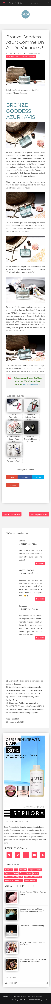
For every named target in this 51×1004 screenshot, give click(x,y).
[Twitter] (17, 855)
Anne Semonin (30, 880)
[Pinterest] (34, 855)
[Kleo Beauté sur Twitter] (12, 3)
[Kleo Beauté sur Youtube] (18, 3)
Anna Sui (18, 880)
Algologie (28, 877)
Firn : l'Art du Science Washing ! (32, 926)
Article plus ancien (39, 514)
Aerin (22, 873)
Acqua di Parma (34, 870)
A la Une (10, 56)
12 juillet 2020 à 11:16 (28, 573)
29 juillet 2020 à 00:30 (28, 609)
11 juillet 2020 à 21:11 (28, 544)
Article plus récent (12, 514)
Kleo (10, 54)
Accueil (13, 1000)
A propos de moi (33, 1000)
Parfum (32, 56)
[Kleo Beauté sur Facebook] (15, 3)
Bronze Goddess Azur (31, 384)
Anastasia (9, 880)
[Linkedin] (9, 855)
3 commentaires (33, 54)
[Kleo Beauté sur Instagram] (9, 3)
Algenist (19, 877)
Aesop (28, 873)
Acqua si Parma (11, 873)
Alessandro (9, 877)
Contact (22, 1000)
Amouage (37, 877)
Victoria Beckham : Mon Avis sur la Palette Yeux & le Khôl (33, 960)
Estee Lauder (21, 56)
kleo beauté (21, 996)
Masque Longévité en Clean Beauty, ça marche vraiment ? (32, 910)
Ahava (35, 873)
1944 (7, 870)
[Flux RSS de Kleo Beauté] (21, 3)
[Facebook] (26, 855)
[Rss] (42, 855)
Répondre (40, 563)
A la (15, 870)
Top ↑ (45, 1000)
